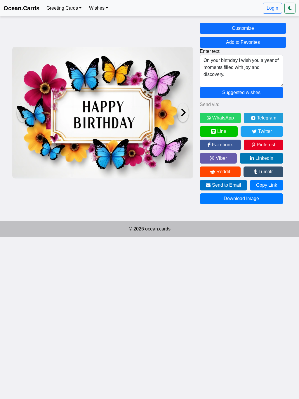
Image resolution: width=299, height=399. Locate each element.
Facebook (222, 144)
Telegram (266, 117)
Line (221, 131)
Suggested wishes (241, 92)
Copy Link (266, 185)
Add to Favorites (243, 42)
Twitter (265, 131)
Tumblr (265, 171)
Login (272, 8)
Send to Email (226, 185)
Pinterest (266, 144)
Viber (221, 158)
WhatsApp (223, 117)
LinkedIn (264, 158)
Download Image (241, 198)
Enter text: (210, 51)
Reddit (223, 171)
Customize (243, 28)
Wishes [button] (97, 8)
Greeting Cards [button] (62, 8)
